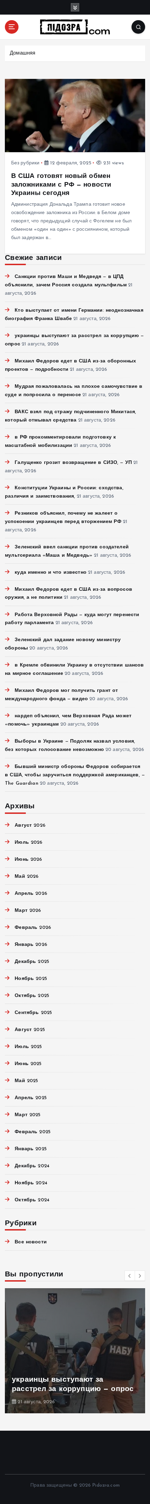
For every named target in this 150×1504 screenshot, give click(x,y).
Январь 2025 (31, 1149)
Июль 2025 (28, 1046)
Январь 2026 (31, 944)
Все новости (31, 1242)
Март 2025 (27, 1115)
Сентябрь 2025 (33, 1012)
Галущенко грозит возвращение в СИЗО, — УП (73, 462)
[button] (130, 1275)
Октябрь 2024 (32, 1200)
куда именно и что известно (51, 572)
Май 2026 (26, 876)
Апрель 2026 (31, 893)
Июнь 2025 (28, 1063)
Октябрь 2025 (32, 995)
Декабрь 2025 (32, 961)
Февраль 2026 (33, 927)
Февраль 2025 (33, 1132)
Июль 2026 (28, 842)
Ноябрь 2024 (31, 1183)
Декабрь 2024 (32, 1166)
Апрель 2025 (31, 1098)
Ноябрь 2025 (31, 978)
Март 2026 (28, 910)
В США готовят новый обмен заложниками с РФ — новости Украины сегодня (61, 184)
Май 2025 (26, 1081)
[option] (75, 1350)
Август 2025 (30, 1029)
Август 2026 (30, 825)
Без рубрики (25, 163)
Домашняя (22, 53)
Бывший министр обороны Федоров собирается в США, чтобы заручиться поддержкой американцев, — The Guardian (75, 775)
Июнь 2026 (28, 859)
